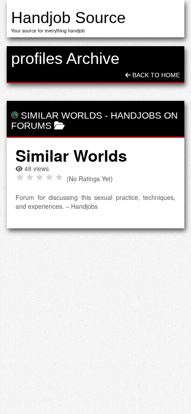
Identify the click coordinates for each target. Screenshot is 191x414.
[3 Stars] (39, 177)
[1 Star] (20, 177)
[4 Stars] (49, 177)
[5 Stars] (59, 177)
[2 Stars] (29, 177)
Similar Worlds (61, 115)
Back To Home (155, 75)
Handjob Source (68, 17)
